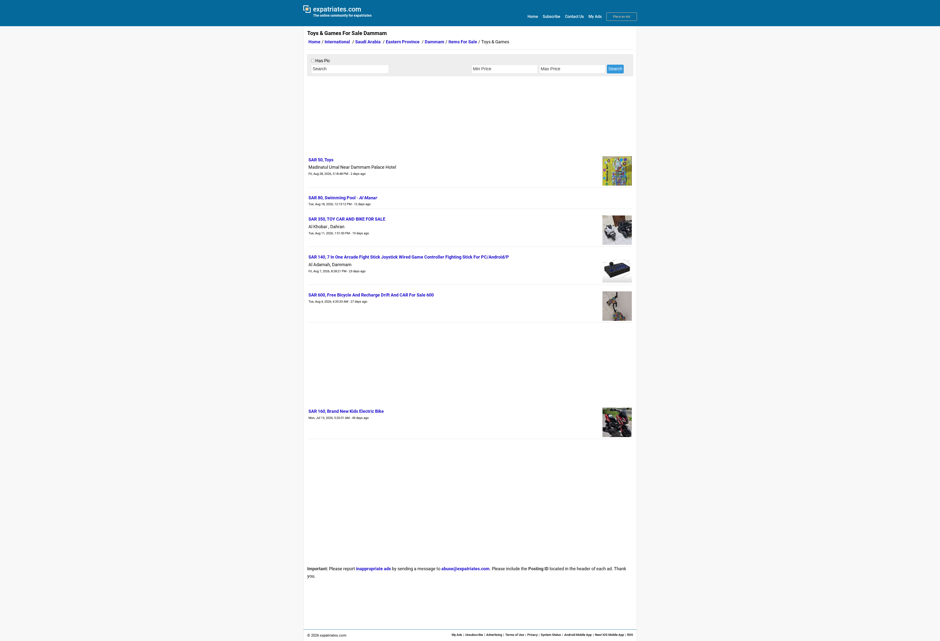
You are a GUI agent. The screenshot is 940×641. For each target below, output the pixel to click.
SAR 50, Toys (320, 159)
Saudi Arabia (368, 41)
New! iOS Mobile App (609, 635)
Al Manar (368, 197)
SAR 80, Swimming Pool (332, 197)
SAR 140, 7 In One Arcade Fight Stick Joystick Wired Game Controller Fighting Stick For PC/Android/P (408, 257)
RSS (630, 635)
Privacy (532, 635)
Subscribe (551, 16)
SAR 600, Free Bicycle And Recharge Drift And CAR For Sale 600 (371, 294)
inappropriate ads (373, 568)
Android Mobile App (578, 635)
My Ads (595, 16)
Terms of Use (514, 635)
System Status (551, 635)
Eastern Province (403, 41)
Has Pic (322, 60)
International (337, 41)
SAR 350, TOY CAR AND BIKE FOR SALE (346, 219)
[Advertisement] (470, 115)
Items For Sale (462, 41)
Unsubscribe (474, 635)
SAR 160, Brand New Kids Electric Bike (346, 411)
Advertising (494, 635)
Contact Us (574, 16)
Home (533, 16)
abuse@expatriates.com (465, 568)
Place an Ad (621, 16)
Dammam (434, 41)
